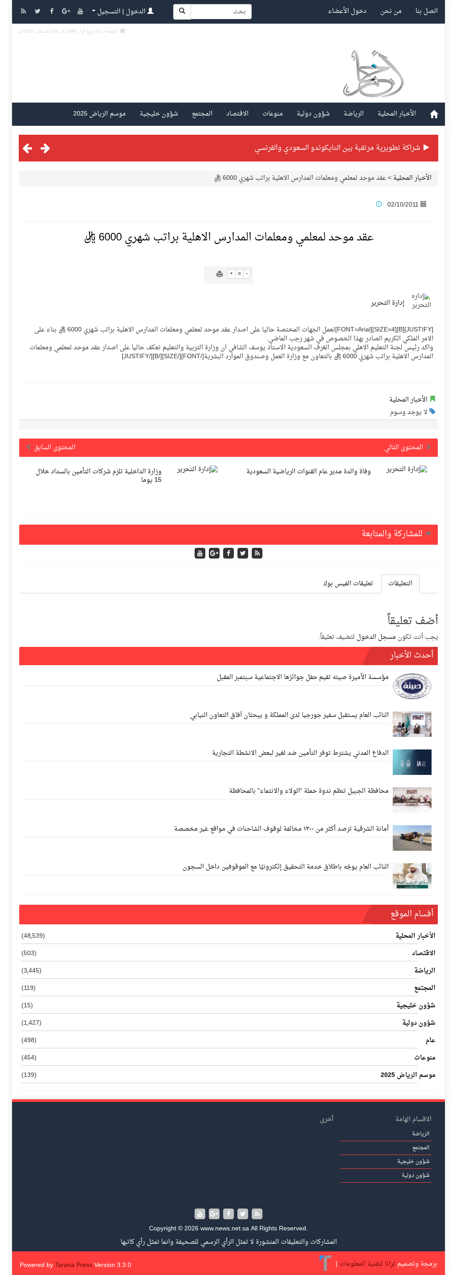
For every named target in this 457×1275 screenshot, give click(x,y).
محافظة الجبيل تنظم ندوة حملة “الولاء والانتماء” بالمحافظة (309, 791)
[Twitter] (38, 12)
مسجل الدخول (376, 637)
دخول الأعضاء (347, 11)
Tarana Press (73, 1265)
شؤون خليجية (159, 114)
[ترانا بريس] (325, 1264)
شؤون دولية (313, 114)
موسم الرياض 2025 (99, 114)
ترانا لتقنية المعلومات (367, 1264)
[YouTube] (80, 12)
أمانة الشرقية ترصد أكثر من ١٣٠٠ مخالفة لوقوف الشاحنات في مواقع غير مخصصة (281, 829)
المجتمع (202, 114)
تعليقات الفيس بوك (348, 584)
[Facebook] (53, 12)
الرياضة (354, 114)
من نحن (391, 11)
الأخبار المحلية (397, 114)
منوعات (272, 114)
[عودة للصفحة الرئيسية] (373, 75)
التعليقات (400, 584)
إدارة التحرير (387, 303)
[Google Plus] (67, 12)
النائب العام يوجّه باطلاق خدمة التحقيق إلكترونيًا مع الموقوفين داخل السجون (286, 867)
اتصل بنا (426, 11)
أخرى (326, 1120)
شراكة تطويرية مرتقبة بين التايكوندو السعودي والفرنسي (337, 148)
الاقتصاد (237, 114)
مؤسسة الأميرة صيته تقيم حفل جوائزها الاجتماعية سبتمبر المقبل (303, 677)
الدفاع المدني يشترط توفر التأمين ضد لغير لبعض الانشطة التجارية (300, 753)
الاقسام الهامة (413, 1120)
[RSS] (24, 12)
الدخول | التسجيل (121, 12)
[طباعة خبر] (219, 275)
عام (431, 1040)
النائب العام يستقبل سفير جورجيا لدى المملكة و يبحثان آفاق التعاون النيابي (289, 715)
